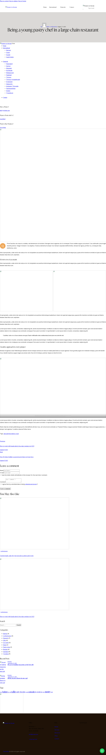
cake (4, 434)
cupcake (31, 691)
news (44, 692)
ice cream (16, 434)
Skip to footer (22, 1)
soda (52, 692)
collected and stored (31, 484)
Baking (5, 633)
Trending (6, 654)
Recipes (5, 649)
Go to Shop (3, 127)
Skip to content (4, 1)
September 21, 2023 (12, 663)
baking (5, 691)
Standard (5, 652)
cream (27, 692)
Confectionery (53, 26)
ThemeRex (6, 751)
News (4, 645)
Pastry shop (6, 647)
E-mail (2, 473)
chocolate (11, 434)
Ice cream (6, 642)
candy (7, 434)
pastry (48, 691)
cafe (10, 692)
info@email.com (33, 734)
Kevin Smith (68, 415)
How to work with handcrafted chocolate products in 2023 (17, 616)
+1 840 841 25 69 (33, 739)
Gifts (4, 640)
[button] (102, 750)
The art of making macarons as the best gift (20, 665)
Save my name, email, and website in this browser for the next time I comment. (24, 475)
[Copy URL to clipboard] (13, 438)
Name (1, 470)
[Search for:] (8, 625)
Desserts (5, 638)
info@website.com (5, 110)
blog (8, 692)
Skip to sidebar (13, 1)
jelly (41, 692)
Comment (3, 482)
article (1, 692)
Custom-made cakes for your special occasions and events (17, 556)
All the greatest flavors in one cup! (17, 678)
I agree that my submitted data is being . (20, 484)
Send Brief (2, 119)
